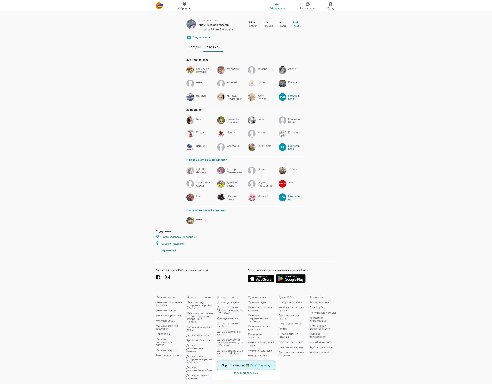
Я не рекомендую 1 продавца (206, 209)
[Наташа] (203, 99)
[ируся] (265, 135)
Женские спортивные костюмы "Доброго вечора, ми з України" (199, 317)
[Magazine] (234, 72)
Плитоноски (163, 333)
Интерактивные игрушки (288, 335)
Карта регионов (319, 302)
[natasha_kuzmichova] (265, 72)
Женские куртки (165, 297)
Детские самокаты (197, 335)
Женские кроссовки (198, 297)
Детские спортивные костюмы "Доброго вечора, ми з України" (230, 355)
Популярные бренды (322, 312)
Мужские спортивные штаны (261, 344)
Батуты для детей (290, 323)
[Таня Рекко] (265, 149)
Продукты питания (290, 302)
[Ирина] (265, 85)
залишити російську (246, 372)
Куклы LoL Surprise (198, 340)
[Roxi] (203, 122)
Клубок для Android (321, 352)
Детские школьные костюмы (229, 333)
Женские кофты (166, 350)
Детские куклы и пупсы (289, 317)
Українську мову (260, 365)
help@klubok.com (320, 341)
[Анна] (203, 85)
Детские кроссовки (290, 341)
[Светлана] (234, 149)
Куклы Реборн (287, 297)
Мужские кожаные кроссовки (259, 328)
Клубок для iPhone (321, 347)
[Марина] (265, 199)
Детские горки (226, 297)
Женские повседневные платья (165, 342)
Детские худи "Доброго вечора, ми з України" (199, 359)
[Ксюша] (295, 85)
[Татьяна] (295, 172)
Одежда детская (227, 318)
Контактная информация (317, 319)
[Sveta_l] (295, 185)
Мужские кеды (257, 302)
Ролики (283, 328)
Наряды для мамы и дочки (199, 328)
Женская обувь (165, 320)
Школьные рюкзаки (291, 347)
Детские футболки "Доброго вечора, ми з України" (230, 342)
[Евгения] (203, 135)
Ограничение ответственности (319, 327)
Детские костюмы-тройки (228, 325)
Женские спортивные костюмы (169, 304)
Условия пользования (317, 335)
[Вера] (265, 122)
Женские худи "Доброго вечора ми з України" (199, 305)
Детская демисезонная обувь (199, 369)
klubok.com (159, 6)
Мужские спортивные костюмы (261, 309)
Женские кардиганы (168, 315)
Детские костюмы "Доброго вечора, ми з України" (230, 310)
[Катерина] (295, 135)
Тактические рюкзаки (169, 355)
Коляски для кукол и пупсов (291, 309)
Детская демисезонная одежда (195, 348)
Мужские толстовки (260, 350)
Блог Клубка (317, 307)
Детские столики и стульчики (197, 377)
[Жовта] (265, 172)
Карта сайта (317, 297)
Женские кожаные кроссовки (167, 327)
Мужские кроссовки (260, 297)
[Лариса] (203, 149)
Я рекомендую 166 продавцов (206, 159)
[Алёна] (295, 72)
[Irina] (203, 199)
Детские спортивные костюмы (291, 354)
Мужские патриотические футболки (258, 318)
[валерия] (234, 85)
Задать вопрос (202, 37)
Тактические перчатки (255, 336)
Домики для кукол (228, 302)
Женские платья (166, 310)
